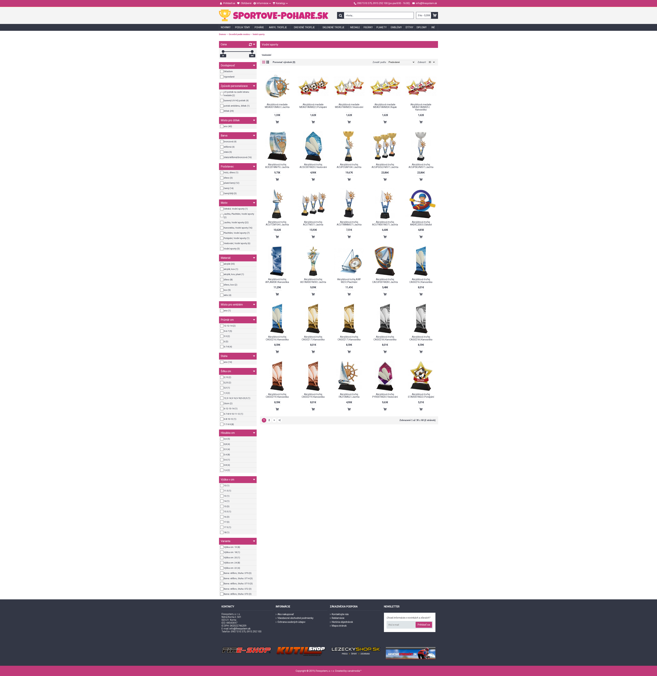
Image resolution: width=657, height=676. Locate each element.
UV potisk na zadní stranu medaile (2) (236, 94)
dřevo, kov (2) (230, 284)
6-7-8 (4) (228, 346)
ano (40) (228, 126)
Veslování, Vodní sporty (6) (237, 243)
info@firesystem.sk (239, 628)
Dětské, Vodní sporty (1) (236, 208)
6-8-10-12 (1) (230, 419)
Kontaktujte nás (340, 614)
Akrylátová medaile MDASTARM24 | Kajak (385, 105)
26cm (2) (228, 403)
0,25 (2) (227, 382)
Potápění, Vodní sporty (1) (236, 238)
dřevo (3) (228, 178)
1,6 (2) (227, 470)
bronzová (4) (230, 141)
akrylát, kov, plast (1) (234, 274)
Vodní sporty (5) (232, 248)
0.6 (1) (227, 459)
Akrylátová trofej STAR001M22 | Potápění (421, 395)
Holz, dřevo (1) (231, 172)
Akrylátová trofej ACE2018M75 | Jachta (277, 165)
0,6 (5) (227, 439)
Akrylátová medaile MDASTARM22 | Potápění (313, 105)
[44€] (252, 51)
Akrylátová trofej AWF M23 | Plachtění (349, 280)
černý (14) (229, 188)
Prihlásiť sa (424, 624)
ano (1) (227, 310)
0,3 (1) (227, 387)
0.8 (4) (227, 465)
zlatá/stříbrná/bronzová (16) (238, 157)
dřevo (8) (228, 279)
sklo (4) (227, 295)
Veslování (266, 55)
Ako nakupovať (286, 614)
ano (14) (228, 362)
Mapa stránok (339, 625)
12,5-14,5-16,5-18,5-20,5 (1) (237, 398)
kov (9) (227, 290)
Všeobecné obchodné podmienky (295, 618)
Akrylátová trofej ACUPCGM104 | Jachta (349, 165)
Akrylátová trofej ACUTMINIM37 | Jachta (349, 223)
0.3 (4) (227, 449)
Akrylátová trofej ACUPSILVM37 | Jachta (421, 165)
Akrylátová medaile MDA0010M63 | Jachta (277, 105)
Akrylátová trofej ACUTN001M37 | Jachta (385, 223)
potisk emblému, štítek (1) (237, 106)
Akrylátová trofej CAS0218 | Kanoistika (384, 338)
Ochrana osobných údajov (291, 622)
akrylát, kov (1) (231, 269)
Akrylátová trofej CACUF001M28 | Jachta (385, 280)
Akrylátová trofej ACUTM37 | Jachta (313, 223)
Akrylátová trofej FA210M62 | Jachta (349, 395)
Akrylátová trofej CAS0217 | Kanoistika (313, 338)
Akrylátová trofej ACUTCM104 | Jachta (277, 223)
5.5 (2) (227, 336)
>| (279, 420)
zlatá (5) (228, 152)
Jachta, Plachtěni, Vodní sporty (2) (239, 216)
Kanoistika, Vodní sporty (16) (238, 227)
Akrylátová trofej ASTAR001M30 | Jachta (313, 280)
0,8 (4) (227, 444)
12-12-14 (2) (230, 325)
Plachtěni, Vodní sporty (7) (237, 233)
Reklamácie (338, 618)
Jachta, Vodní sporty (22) (236, 222)
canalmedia (353, 671)
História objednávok (342, 622)
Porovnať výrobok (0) (284, 62)
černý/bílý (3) (230, 193)
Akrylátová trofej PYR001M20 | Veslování (385, 395)
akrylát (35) (229, 264)
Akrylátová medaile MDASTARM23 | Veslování (349, 105)
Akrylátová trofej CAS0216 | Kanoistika (420, 280)
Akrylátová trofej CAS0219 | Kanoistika (277, 395)
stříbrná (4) (229, 147)
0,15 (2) (227, 377)
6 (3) (226, 341)
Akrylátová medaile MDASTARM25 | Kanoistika (420, 107)
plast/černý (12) (231, 183)
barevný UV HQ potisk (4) (236, 100)
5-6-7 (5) (228, 331)
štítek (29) (229, 111)
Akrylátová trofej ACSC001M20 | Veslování (313, 165)
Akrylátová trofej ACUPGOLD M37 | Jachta (385, 165)
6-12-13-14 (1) (230, 408)
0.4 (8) (227, 454)
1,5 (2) (227, 393)
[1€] (223, 51)
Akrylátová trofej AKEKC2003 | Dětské (421, 223)
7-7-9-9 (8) (229, 424)
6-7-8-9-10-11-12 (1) (233, 414)
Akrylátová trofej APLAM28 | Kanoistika (277, 280)
